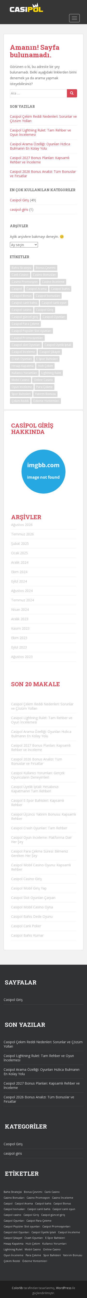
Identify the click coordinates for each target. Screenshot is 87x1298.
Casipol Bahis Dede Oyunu (32, 916)
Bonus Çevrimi (46, 268)
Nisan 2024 (20, 609)
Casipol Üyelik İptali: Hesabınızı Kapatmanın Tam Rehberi (34, 788)
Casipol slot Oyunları (26, 345)
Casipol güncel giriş (25, 317)
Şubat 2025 (20, 543)
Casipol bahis (60, 289)
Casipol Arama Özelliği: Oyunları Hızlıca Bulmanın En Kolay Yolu (40, 146)
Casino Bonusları (44, 275)
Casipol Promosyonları (27, 338)
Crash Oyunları (22, 359)
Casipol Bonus (21, 296)
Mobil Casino (20, 380)
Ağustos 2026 (22, 524)
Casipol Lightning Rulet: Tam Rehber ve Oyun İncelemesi (40, 132)
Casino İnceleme (53, 282)
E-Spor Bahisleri (47, 359)
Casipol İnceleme (23, 352)
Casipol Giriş (19, 200)
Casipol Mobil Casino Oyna (32, 907)
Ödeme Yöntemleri (46, 401)
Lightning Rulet (51, 373)
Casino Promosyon (25, 282)
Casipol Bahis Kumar (27, 935)
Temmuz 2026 (22, 534)
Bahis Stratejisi (21, 268)
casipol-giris (19, 209)
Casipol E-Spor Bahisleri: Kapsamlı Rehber (37, 802)
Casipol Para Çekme (25, 324)
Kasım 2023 (20, 628)
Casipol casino (22, 310)
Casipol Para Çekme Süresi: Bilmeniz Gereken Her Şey (39, 853)
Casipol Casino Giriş (26, 878)
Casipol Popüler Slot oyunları (31, 331)
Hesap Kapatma (23, 366)
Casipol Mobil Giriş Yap (29, 888)
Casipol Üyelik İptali (57, 345)
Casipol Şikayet (49, 352)
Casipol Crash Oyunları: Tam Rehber (39, 828)
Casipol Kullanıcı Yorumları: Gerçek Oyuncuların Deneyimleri (38, 775)
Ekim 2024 (19, 571)
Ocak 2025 (19, 553)
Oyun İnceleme (22, 387)
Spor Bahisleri (21, 394)
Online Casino (43, 380)
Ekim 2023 (19, 637)
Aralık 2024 (19, 562)
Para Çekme (44, 387)
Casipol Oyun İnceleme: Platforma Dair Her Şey (41, 839)
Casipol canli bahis (24, 303)
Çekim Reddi (20, 401)
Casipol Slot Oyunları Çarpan (33, 897)
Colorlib (17, 1288)
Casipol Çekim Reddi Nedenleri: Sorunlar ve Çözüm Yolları (43, 118)
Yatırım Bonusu (45, 394)
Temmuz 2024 (22, 600)
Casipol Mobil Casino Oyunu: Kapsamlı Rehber (41, 867)
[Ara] (72, 93)
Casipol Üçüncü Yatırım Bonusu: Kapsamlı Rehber (43, 816)
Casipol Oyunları (54, 317)
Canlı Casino (20, 275)
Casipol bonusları (48, 296)
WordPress (63, 1288)
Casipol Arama (36, 289)
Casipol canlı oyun (54, 303)
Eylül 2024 (19, 581)
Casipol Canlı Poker (26, 926)
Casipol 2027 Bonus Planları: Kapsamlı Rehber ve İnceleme (39, 159)
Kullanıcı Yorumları (24, 373)
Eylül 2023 (19, 647)
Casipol (17, 289)
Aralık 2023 (19, 619)
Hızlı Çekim (45, 366)
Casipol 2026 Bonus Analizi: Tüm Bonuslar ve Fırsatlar (43, 173)
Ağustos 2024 (22, 590)
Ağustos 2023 (22, 656)
